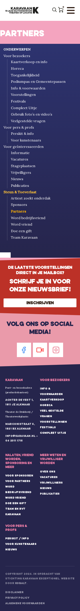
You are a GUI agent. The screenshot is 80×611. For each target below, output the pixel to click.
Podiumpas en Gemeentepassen (38, 81)
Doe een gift (21, 231)
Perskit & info (22, 133)
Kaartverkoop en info (29, 62)
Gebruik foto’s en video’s (31, 114)
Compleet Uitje (24, 108)
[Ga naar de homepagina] (22, 10)
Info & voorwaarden (28, 88)
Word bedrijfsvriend (28, 218)
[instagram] (56, 350)
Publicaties (20, 185)
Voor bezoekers (17, 56)
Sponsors (19, 204)
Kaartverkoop (52, 399)
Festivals (18, 101)
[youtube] (40, 350)
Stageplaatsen (23, 166)
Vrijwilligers (21, 172)
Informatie (20, 153)
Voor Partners (17, 481)
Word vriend (21, 224)
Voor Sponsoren (19, 475)
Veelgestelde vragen (28, 121)
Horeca (17, 68)
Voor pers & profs (19, 127)
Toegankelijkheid (25, 75)
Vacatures (19, 159)
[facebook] (24, 350)
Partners (18, 211)
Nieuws (17, 179)
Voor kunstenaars (26, 140)
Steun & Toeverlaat (20, 192)
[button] (60, 9)
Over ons (47, 471)
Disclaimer (14, 592)
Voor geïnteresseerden (24, 146)
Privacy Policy (17, 597)
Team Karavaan (24, 237)
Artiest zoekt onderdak (30, 198)
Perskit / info (17, 538)
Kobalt (20, 583)
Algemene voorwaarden (25, 603)
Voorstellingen (23, 94)
